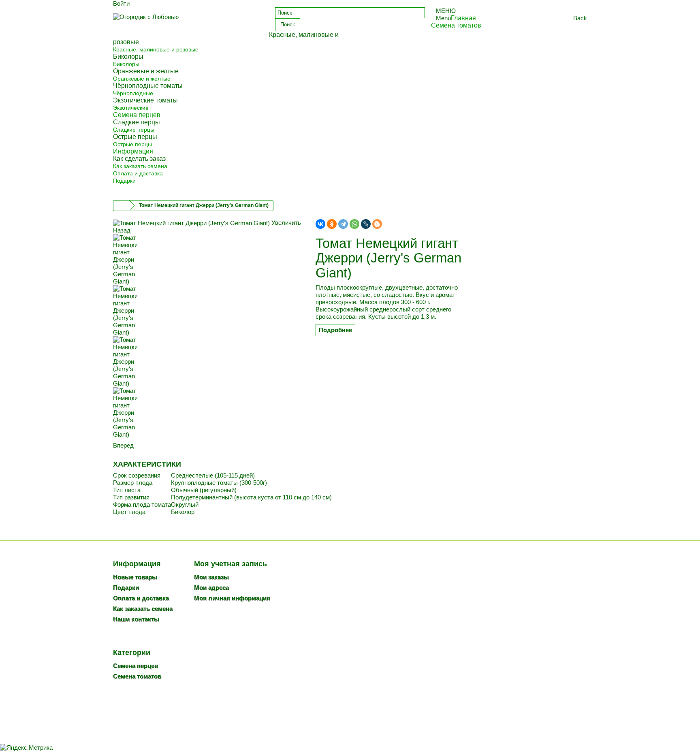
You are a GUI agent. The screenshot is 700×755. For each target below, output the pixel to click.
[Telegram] (343, 224)
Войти (121, 3)
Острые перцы (132, 144)
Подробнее (335, 329)
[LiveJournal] (366, 224)
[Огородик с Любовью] (188, 23)
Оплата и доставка (138, 173)
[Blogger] (377, 224)
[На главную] (121, 205)
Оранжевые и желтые (142, 78)
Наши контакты (136, 619)
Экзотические (131, 108)
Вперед (123, 445)
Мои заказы (211, 577)
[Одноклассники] (332, 224)
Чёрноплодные (133, 93)
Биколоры (126, 64)
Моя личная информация (232, 598)
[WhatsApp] (354, 224)
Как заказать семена (140, 166)
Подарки (124, 180)
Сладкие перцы (133, 129)
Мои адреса (211, 587)
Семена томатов (137, 676)
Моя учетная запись (230, 564)
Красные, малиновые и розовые (155, 49)
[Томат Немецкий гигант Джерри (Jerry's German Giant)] (208, 259)
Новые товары (135, 577)
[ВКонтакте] (320, 224)
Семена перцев (135, 665)
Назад (121, 230)
